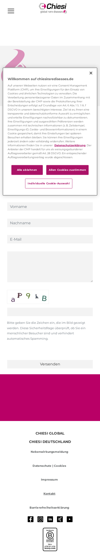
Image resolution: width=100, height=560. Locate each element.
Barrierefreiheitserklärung (49, 507)
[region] (50, 131)
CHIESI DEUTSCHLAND (50, 441)
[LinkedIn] (50, 519)
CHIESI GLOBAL (50, 433)
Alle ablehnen (27, 169)
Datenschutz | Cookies (49, 465)
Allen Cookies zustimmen (67, 169)
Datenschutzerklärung (70, 145)
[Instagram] (40, 519)
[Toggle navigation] (11, 11)
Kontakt (49, 493)
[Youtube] (70, 519)
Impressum (49, 479)
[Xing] (60, 519)
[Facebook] (31, 519)
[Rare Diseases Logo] (53, 8)
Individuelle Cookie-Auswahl (49, 183)
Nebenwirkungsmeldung (49, 451)
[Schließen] (91, 73)
